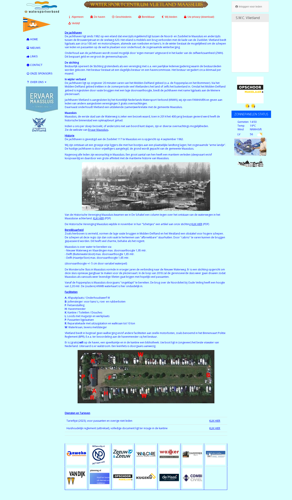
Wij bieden (170, 16)
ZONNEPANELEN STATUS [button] (251, 114)
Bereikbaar (148, 16)
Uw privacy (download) (200, 16)
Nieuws (34, 47)
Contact (35, 65)
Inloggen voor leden (250, 6)
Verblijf (75, 23)
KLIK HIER (98, 218)
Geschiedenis (123, 16)
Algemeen (77, 16)
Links (33, 56)
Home (33, 39)
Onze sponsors (40, 73)
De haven (99, 16)
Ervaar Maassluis (98, 130)
